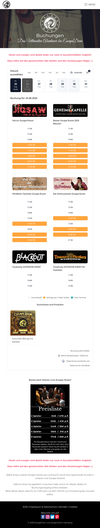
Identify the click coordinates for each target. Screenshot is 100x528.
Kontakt (63, 507)
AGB (25, 507)
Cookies (73, 507)
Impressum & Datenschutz (43, 507)
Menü (91, 4)
